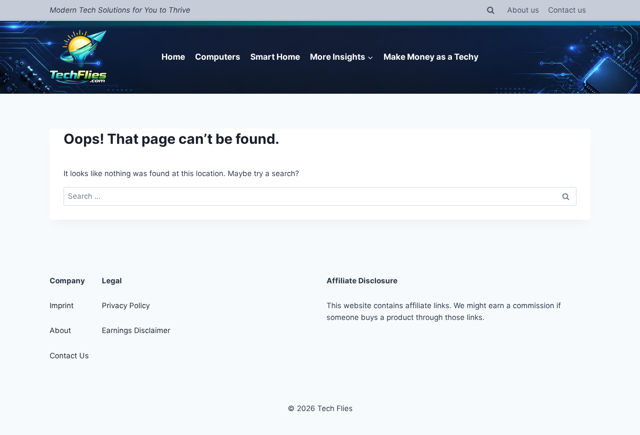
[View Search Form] (491, 10)
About (60, 330)
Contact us (567, 10)
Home (173, 57)
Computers (217, 57)
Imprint (62, 305)
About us (523, 10)
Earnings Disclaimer (136, 330)
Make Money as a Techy (431, 57)
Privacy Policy (126, 305)
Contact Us (69, 355)
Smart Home (275, 57)
